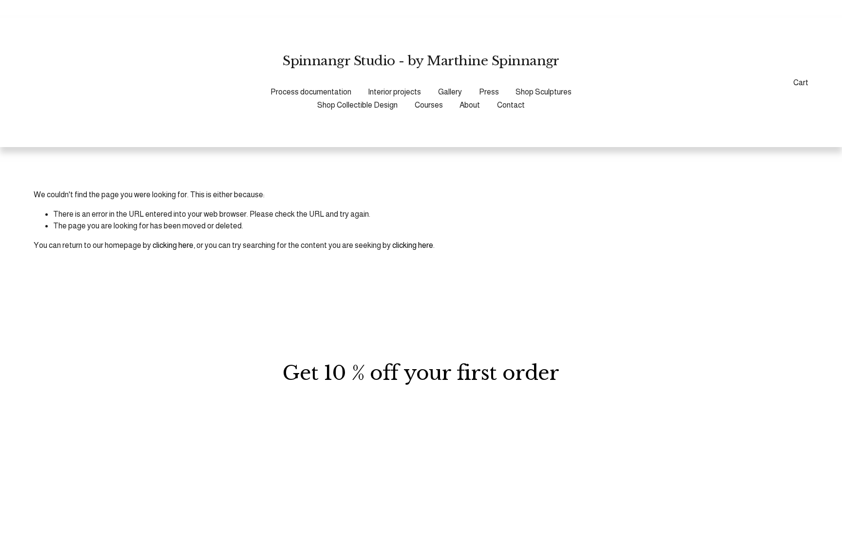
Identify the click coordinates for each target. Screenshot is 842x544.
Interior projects (394, 92)
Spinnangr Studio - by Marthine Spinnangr (421, 61)
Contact (511, 105)
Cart (800, 82)
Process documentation (310, 92)
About (469, 105)
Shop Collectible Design (357, 105)
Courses (429, 105)
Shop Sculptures (544, 92)
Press (489, 92)
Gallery (450, 92)
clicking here (173, 245)
